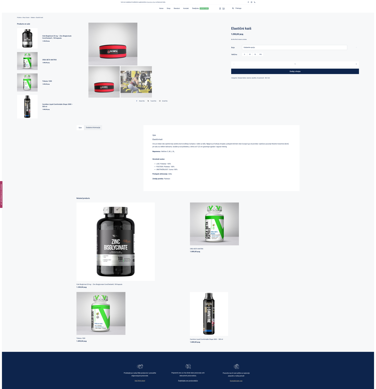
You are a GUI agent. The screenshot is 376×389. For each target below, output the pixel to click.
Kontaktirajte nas (236, 381)
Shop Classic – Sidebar (29, 17)
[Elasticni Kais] (152, 44)
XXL (260, 54)
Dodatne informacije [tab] (93, 127)
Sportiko (254, 78)
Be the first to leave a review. (239, 39)
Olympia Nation (242, 78)
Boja (233, 47)
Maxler (238, 313)
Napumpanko (238, 223)
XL (255, 54)
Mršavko (243, 313)
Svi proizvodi (260, 78)
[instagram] (251, 2)
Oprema (249, 78)
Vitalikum (252, 223)
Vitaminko (140, 241)
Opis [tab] (80, 128)
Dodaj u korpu (295, 71)
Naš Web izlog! (140, 381)
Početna (19, 17)
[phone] (254, 2)
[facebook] (248, 2)
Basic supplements (124, 241)
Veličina (234, 54)
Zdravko (138, 312)
